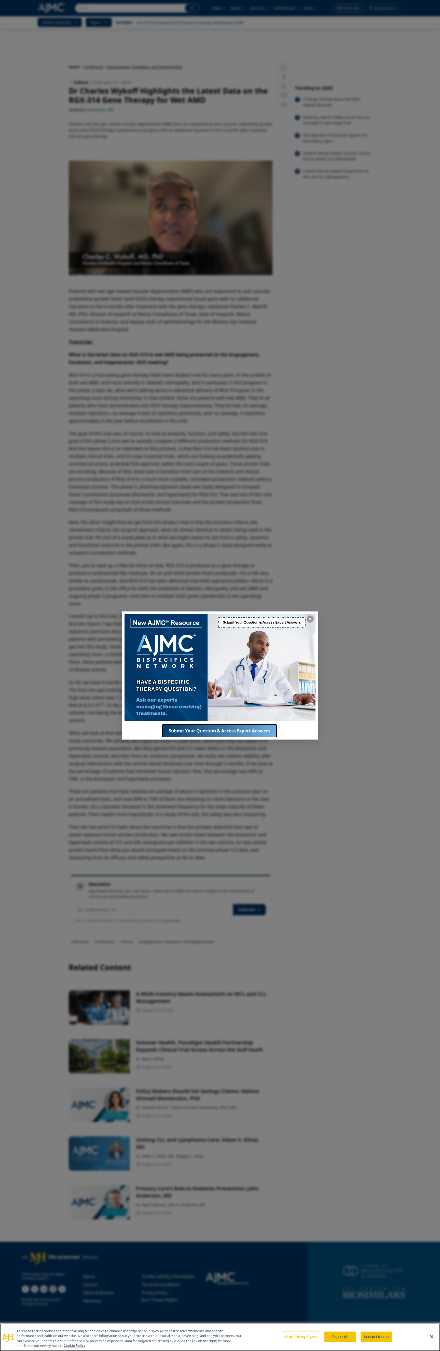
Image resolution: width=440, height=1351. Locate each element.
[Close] (431, 1336)
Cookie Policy (74, 1345)
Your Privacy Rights (301, 1336)
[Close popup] (310, 619)
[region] (220, 1337)
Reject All (340, 1336)
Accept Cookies (376, 1336)
